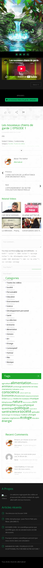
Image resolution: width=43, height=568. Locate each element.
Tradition (24, 415)
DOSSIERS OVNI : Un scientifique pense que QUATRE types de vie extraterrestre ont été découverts (21, 529)
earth (26, 393)
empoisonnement (32, 396)
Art (8, 338)
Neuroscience (27, 402)
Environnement (13, 301)
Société (10, 287)
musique (34, 398)
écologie (26, 417)
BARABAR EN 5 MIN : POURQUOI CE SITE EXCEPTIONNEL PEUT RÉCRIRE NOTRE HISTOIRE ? (22, 547)
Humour (10, 353)
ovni (34, 401)
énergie (7, 421)
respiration (33, 409)
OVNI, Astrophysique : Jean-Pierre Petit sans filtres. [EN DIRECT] (21, 520)
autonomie (26, 386)
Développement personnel (18, 310)
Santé (9, 315)
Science (10, 306)
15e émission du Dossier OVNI (16, 513)
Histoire (10, 334)
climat (22, 389)
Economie (8, 395)
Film (8, 357)
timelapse (16, 415)
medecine (17, 398)
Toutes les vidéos (14, 282)
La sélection (11, 320)
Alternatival (18, 162)
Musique (10, 362)
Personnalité (12, 292)
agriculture (6, 383)
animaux (7, 386)
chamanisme (7, 389)
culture (22, 393)
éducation (35, 418)
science (14, 411)
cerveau (34, 386)
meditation (26, 399)
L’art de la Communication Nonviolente (17, 215)
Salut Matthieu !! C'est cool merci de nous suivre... (23, 468)
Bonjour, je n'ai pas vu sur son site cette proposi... (25, 441)
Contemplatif (12, 348)
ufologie (32, 414)
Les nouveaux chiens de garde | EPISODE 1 (22, 100)
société (25, 411)
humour (10, 399)
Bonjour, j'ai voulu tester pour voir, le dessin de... (25, 455)
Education (11, 297)
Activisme (11, 324)
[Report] (23, 112)
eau (29, 393)
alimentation (21, 382)
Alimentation (12, 329)
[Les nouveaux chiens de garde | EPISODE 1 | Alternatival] (21, 24)
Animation (35, 383)
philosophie (9, 405)
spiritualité (36, 412)
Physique (19, 405)
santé (5, 411)
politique (21, 407)
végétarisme (15, 418)
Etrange (10, 343)
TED (12, 415)
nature (17, 401)
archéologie (17, 387)
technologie (6, 415)
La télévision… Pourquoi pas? (14, 230)
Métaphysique (7, 402)
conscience (10, 392)
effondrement (19, 396)
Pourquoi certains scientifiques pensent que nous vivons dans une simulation (21, 539)
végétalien (6, 418)
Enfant (4, 398)
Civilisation (15, 389)
